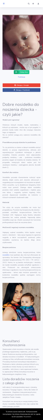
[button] (28, 3)
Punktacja (21, 77)
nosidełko (6, 255)
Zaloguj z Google (22, 85)
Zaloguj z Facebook (22, 90)
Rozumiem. (27, 417)
